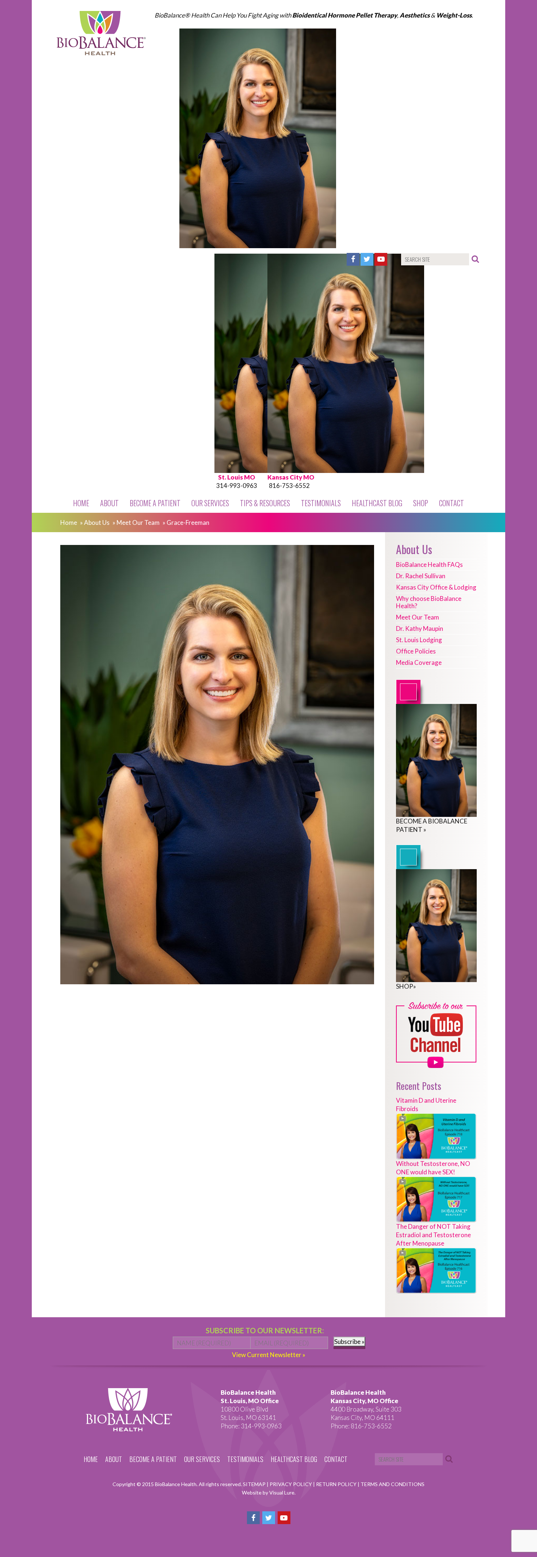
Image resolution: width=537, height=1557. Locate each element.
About (109, 502)
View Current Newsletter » (268, 1355)
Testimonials (321, 502)
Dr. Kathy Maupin (419, 628)
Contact (451, 502)
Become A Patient (155, 502)
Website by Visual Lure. (269, 1492)
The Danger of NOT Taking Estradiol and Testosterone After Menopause (433, 1235)
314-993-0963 (236, 485)
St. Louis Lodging (419, 640)
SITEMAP (255, 1484)
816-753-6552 (289, 485)
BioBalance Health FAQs (429, 564)
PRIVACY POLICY (291, 1484)
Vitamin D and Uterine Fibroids (426, 1104)
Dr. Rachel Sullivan (420, 576)
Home (81, 502)
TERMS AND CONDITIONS (392, 1484)
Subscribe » (349, 1341)
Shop (420, 502)
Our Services (210, 502)
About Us (97, 522)
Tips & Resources (265, 502)
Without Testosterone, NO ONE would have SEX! (433, 1168)
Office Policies (416, 651)
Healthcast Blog (377, 502)
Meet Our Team (138, 522)
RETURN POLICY (337, 1484)
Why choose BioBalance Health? (428, 602)
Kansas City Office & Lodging (436, 587)
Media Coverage (419, 662)
